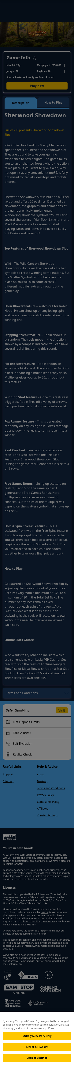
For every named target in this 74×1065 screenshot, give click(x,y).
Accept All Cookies (37, 1047)
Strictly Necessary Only (37, 1036)
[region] (37, 1038)
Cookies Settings (37, 1058)
